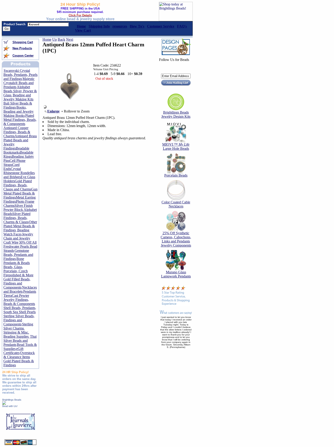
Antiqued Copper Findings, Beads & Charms (16, 132)
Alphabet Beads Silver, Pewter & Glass (20, 91)
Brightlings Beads (11, 399)
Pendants (29, 291)
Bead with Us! (9, 406)
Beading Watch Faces (16, 232)
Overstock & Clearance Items (19, 355)
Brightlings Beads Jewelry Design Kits (175, 114)
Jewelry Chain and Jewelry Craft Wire (18, 238)
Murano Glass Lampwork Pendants (176, 274)
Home (46, 39)
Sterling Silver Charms (18, 326)
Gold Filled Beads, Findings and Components (16, 283)
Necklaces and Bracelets (20, 289)
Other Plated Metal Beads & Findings (20, 226)
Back (61, 39)
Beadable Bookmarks (16, 150)
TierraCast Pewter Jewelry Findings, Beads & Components (19, 300)
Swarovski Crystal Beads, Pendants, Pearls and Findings (20, 75)
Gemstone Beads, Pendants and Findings (18, 255)
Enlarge (53, 111)
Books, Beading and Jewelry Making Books (18, 111)
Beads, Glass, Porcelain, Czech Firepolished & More (18, 271)
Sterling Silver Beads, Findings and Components (19, 320)
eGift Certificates (13, 351)
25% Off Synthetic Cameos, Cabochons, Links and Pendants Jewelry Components (176, 239)
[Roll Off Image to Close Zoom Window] (69, 107)
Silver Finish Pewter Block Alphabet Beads (20, 210)
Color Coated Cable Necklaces (176, 204)
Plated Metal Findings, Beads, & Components (20, 120)
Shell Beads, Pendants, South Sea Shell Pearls (19, 310)
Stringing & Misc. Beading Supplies (16, 334)
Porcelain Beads (175, 175)
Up (54, 39)
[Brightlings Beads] (4, 403)
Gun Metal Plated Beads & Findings (20, 193)
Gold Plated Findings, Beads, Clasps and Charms (17, 185)
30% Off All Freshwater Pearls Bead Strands (20, 246)
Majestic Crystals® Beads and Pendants (19, 83)
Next (69, 39)
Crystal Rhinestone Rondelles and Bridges (19, 173)
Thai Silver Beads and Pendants (20, 341)
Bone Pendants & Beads (16, 261)
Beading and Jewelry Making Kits (18, 97)
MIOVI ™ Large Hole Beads (175, 146)
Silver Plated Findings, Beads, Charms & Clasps (16, 218)
